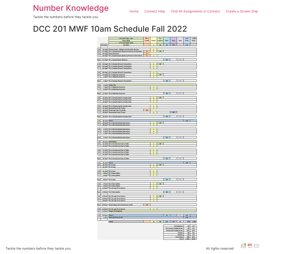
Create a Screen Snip (242, 11)
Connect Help (154, 11)
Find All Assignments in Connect (195, 11)
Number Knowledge (71, 8)
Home (133, 11)
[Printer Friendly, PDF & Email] (250, 245)
